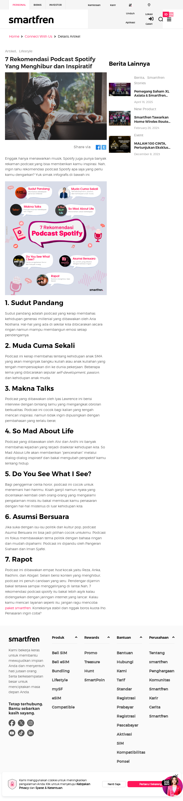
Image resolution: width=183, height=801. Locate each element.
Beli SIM (59, 652)
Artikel (10, 51)
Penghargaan (161, 670)
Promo (90, 652)
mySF (57, 689)
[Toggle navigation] (169, 19)
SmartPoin (94, 679)
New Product (145, 109)
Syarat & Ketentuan (49, 788)
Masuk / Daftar (153, 18)
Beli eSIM (60, 661)
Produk (58, 637)
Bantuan (124, 637)
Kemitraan (94, 5)
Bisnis (37, 4)
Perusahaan (158, 637)
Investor (55, 4)
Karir (113, 5)
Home (14, 36)
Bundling (61, 670)
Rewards (91, 637)
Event (138, 135)
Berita (139, 77)
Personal (19, 4)
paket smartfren (18, 608)
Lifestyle (25, 51)
